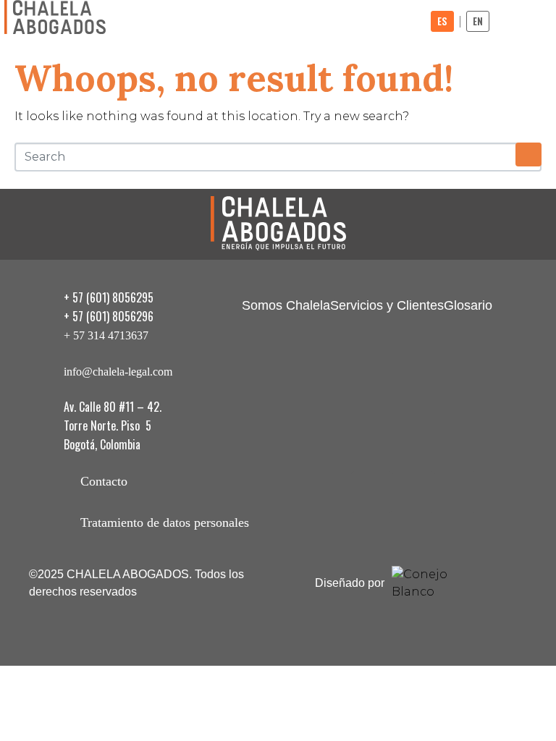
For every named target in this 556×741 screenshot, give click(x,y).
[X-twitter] (413, 492)
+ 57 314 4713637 (106, 335)
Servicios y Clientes (387, 305)
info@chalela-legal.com (118, 371)
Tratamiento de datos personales (164, 522)
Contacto (103, 481)
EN (478, 21)
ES (442, 21)
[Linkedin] (455, 492)
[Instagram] (372, 492)
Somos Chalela (286, 305)
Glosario (468, 305)
